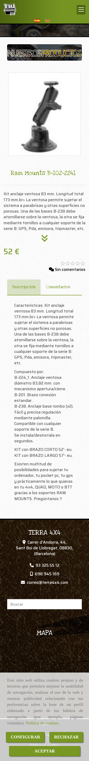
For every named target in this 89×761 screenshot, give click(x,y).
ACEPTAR (44, 751)
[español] (38, 20)
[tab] (24, 287)
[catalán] (49, 20)
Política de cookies (42, 723)
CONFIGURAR (25, 737)
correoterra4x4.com (47, 582)
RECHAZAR (66, 737)
